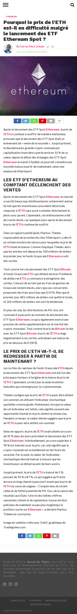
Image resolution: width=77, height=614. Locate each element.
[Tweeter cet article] (26, 120)
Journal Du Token (38, 561)
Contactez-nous (40, 604)
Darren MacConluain (32, 46)
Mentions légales (55, 600)
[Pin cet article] (42, 120)
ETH (8, 134)
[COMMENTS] (59, 120)
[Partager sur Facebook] (17, 120)
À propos (35, 600)
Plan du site (18, 600)
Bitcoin (65, 269)
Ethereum (52, 129)
